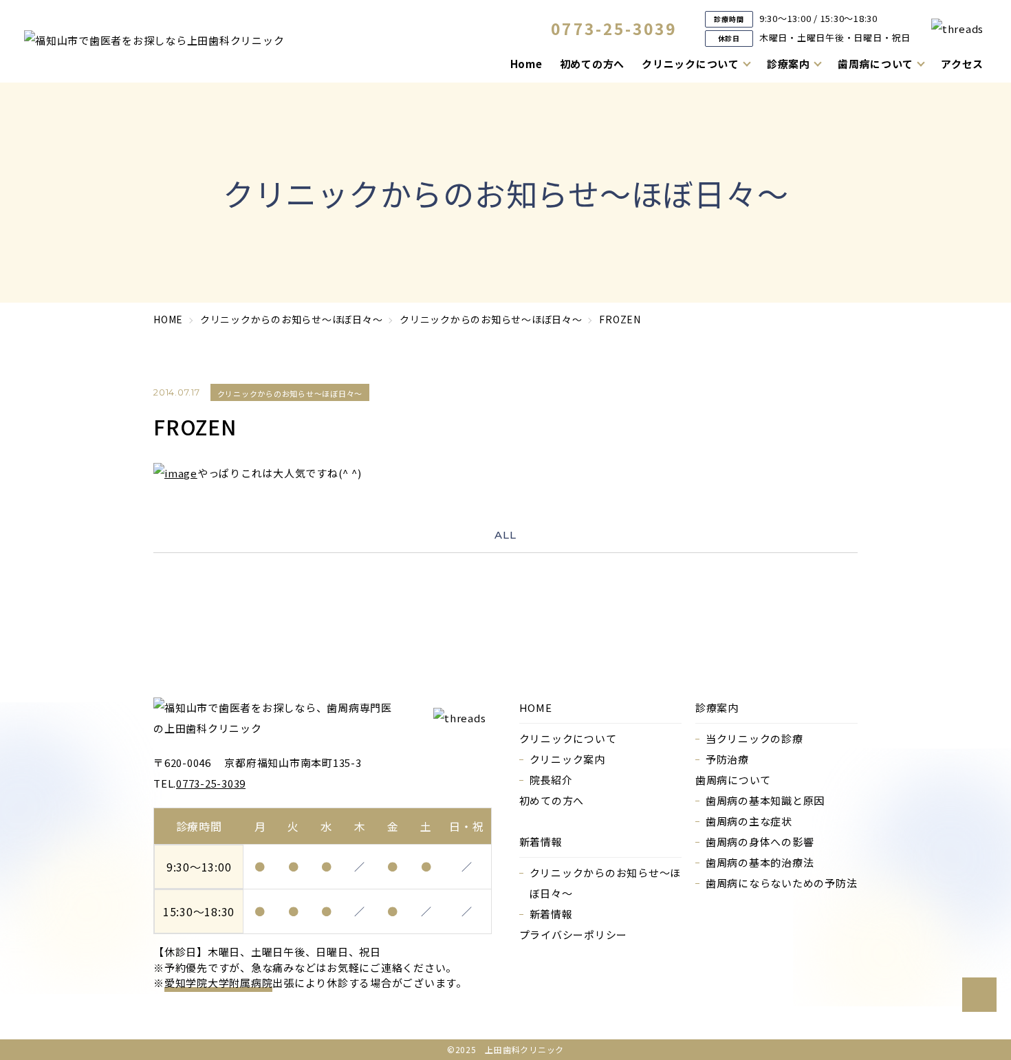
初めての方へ (592, 63)
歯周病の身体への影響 (760, 841)
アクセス (962, 63)
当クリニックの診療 (754, 738)
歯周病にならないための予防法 (782, 883)
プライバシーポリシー (573, 934)
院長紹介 (551, 779)
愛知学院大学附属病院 (218, 982)
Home (526, 63)
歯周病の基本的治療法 (760, 862)
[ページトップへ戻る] (979, 994)
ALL (505, 534)
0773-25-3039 (614, 28)
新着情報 (551, 914)
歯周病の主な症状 (749, 821)
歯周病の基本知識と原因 (765, 800)
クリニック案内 (567, 759)
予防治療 (727, 759)
